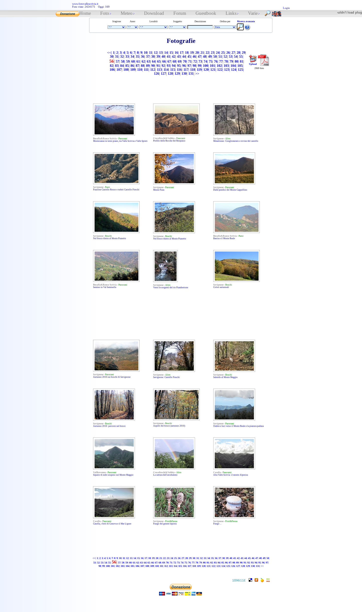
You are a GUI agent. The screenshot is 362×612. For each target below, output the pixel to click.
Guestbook (206, 13)
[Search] (267, 15)
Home (85, 13)
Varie (253, 13)
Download (154, 13)
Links (231, 13)
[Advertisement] (176, 48)
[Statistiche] (237, 580)
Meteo (126, 13)
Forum (179, 13)
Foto (104, 13)
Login (286, 7)
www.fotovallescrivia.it (85, 3)
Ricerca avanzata (246, 21)
